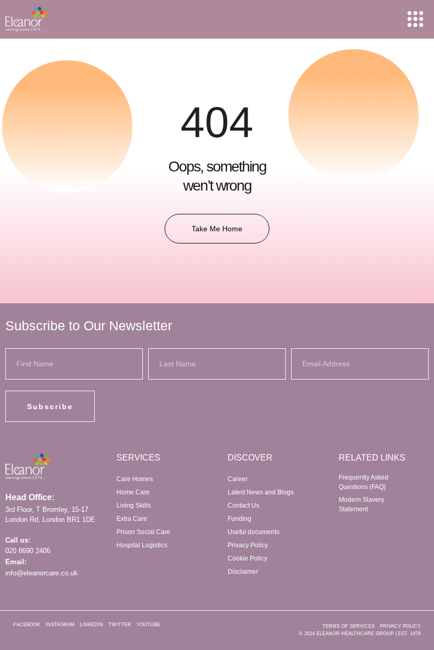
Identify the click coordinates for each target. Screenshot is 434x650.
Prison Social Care (143, 532)
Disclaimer (243, 571)
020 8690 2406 (27, 551)
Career (238, 479)
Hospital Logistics (141, 545)
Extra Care (131, 518)
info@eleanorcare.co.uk (41, 573)
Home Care (133, 492)
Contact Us (243, 505)
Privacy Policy (248, 545)
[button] (415, 19)
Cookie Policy (247, 558)
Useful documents (253, 532)
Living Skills (133, 505)
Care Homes (134, 479)
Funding (239, 518)
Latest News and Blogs (261, 492)
